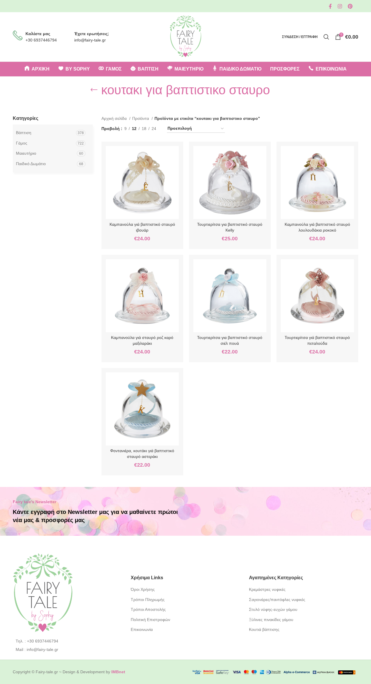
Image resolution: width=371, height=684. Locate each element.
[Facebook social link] (330, 6)
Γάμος (21, 143)
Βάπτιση (23, 132)
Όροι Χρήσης (143, 589)
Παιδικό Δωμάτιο (31, 163)
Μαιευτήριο (26, 153)
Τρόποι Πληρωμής (148, 599)
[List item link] (67, 641)
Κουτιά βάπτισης (264, 629)
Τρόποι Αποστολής (148, 609)
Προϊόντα (141, 118)
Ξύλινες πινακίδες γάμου (271, 619)
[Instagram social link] (340, 6)
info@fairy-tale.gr (90, 40)
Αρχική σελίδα (114, 118)
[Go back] (94, 90)
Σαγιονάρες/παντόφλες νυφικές (277, 599)
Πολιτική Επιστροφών (150, 619)
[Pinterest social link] (350, 6)
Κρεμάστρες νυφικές (267, 589)
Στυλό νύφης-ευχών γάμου (273, 609)
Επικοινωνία (142, 629)
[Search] (326, 37)
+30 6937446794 (41, 40)
